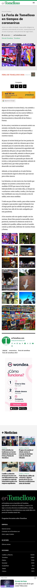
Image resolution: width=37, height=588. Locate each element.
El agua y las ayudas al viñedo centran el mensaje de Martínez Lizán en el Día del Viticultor (26, 454)
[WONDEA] (18, 411)
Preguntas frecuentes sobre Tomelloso (14, 518)
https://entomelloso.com (18, 340)
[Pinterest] (20, 86)
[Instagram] (17, 343)
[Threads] (12, 345)
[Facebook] (12, 86)
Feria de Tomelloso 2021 (10, 353)
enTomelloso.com (20, 35)
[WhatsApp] (24, 86)
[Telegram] (25, 343)
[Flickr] (14, 343)
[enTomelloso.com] (6, 342)
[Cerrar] (35, 578)
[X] (16, 86)
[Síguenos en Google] (8, 104)
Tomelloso (17, 38)
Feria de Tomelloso (6, 11)
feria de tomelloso (24, 350)
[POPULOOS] (18, 98)
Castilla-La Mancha (24, 448)
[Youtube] (32, 343)
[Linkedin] (19, 343)
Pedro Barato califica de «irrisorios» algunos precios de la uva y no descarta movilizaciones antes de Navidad (27, 479)
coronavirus (13, 350)
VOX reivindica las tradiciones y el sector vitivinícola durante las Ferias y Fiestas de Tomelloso (9, 454)
